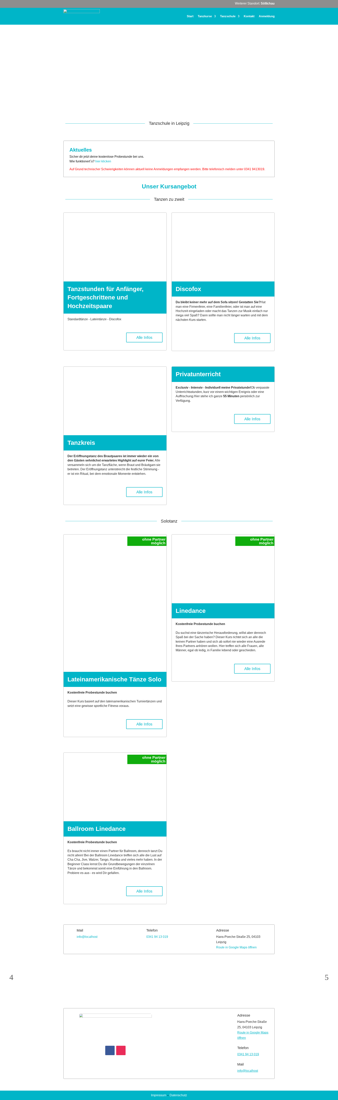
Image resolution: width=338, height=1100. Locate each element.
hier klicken (103, 161)
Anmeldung (267, 16)
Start (190, 16)
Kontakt (249, 16)
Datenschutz (178, 1095)
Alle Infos (144, 337)
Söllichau (268, 3)
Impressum (158, 1095)
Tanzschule (228, 16)
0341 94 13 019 (157, 936)
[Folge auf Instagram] (121, 1050)
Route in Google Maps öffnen (236, 947)
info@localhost (87, 936)
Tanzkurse (205, 16)
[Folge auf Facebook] (110, 1050)
